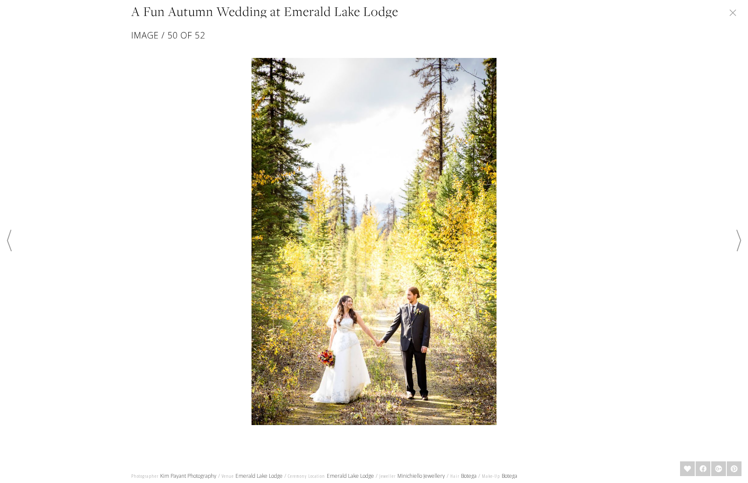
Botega (469, 476)
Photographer (144, 475)
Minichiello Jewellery (421, 476)
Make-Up (491, 475)
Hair (454, 475)
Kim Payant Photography (188, 476)
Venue (228, 475)
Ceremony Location (306, 475)
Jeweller (387, 475)
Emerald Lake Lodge (259, 476)
